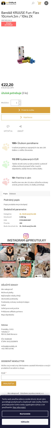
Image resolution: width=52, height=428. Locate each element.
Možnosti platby (7, 292)
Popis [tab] (5, 193)
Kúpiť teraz (27, 117)
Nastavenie (25, 413)
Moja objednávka (7, 315)
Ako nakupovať (7, 289)
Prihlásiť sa (8, 383)
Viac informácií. (19, 407)
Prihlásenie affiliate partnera (12, 311)
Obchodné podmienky (9, 299)
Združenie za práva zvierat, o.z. (32, 393)
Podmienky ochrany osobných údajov (15, 302)
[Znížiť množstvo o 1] (19, 104)
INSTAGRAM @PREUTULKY (26, 240)
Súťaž (3, 305)
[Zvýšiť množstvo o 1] (19, 101)
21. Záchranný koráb (27, 214)
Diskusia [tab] (12, 193)
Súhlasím (25, 421)
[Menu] (46, 3)
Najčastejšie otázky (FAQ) (10, 295)
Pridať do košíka (27, 110)
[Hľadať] (33, 3)
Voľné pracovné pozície (10, 308)
